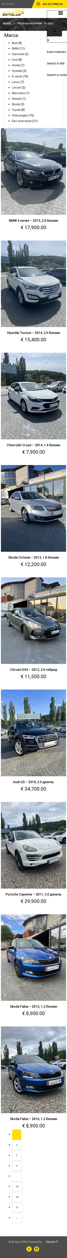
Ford (15, 59)
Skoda (16, 104)
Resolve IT (52, 1241)
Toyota (16, 110)
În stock (17, 76)
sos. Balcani (8, 3)
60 (17, 1197)
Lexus (16, 82)
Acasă (7, 23)
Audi (14, 43)
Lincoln (16, 87)
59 (17, 1186)
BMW (15, 48)
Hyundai (17, 71)
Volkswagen (20, 115)
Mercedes (18, 93)
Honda (16, 65)
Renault (16, 98)
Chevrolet (18, 54)
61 (17, 1207)
